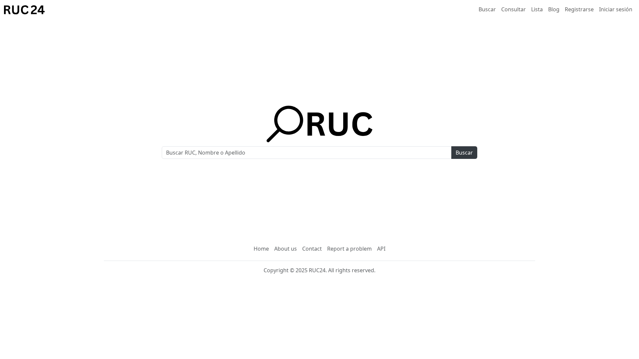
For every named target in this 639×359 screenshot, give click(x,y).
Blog (553, 9)
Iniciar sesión (615, 9)
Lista (537, 9)
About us (285, 248)
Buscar (487, 9)
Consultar (513, 9)
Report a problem (349, 248)
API (381, 248)
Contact (312, 248)
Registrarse (579, 9)
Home (261, 248)
